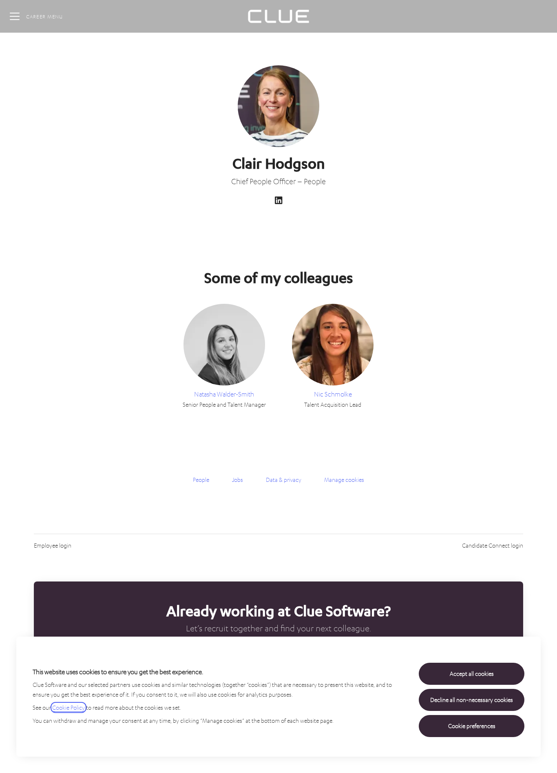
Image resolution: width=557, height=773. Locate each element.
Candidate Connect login (492, 545)
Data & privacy (283, 479)
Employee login (52, 545)
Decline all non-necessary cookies (471, 700)
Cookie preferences (471, 726)
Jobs (237, 479)
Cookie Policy (68, 707)
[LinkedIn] (278, 201)
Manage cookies (344, 479)
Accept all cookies (472, 673)
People (201, 479)
